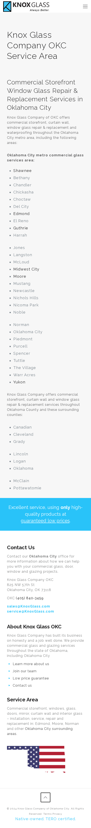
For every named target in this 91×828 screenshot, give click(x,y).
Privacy (57, 813)
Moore (19, 276)
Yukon (19, 382)
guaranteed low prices (45, 520)
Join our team (25, 671)
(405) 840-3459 (30, 598)
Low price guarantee (31, 678)
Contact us (22, 685)
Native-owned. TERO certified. (45, 819)
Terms (47, 813)
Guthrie (20, 228)
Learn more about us (31, 664)
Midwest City (26, 269)
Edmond (21, 213)
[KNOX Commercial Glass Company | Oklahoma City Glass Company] (26, 6)
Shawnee (22, 170)
